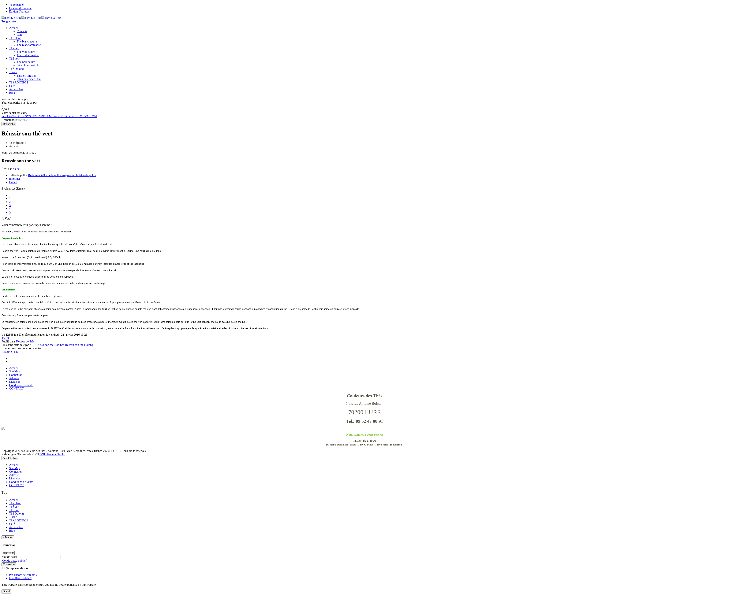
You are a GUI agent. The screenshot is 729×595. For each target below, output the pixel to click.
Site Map (14, 371)
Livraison (15, 381)
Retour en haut (10, 351)
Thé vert (14, 506)
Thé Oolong (16, 513)
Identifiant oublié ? (20, 578)
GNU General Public (52, 454)
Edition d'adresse (19, 11)
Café (12, 523)
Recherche (8, 119)
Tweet (5, 338)
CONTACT (16, 388)
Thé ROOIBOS (18, 520)
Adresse (14, 378)
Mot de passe (9, 556)
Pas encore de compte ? (23, 574)
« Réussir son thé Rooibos (48, 344)
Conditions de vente (21, 385)
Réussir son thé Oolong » (80, 344)
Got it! (6, 591)
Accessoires (16, 527)
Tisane (13, 517)
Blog (12, 530)
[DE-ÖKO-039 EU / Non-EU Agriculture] (364, 428)
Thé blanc (15, 503)
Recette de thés (25, 341)
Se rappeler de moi (16, 568)
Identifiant (8, 552)
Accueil (13, 368)
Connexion (15, 374)
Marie (16, 168)
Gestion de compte (20, 8)
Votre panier (16, 4)
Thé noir (14, 510)
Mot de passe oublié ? (15, 560)
